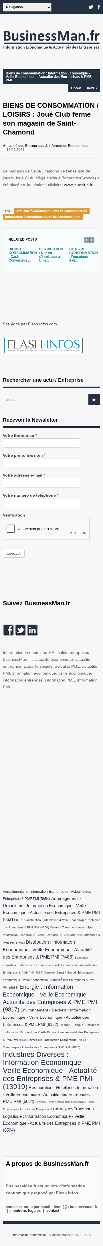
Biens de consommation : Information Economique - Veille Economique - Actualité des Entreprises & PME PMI (49, 76)
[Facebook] (99, 7)
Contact (52, 1210)
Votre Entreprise (20, 435)
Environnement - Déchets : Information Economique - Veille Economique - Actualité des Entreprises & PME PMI (47, 1017)
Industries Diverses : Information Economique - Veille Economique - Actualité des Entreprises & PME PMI (50, 1070)
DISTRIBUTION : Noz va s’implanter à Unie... (51, 254)
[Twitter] (91, 7)
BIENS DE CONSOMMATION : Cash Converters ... (23, 254)
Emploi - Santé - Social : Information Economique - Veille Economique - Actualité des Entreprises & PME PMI (49, 980)
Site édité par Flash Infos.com (30, 324)
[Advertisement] (46, 788)
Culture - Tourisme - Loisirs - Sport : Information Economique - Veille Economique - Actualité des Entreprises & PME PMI (51, 935)
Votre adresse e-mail (24, 475)
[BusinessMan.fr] (51, 50)
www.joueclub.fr (78, 185)
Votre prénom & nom (24, 455)
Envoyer (13, 553)
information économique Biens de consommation (42, 216)
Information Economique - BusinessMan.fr (41, 1235)
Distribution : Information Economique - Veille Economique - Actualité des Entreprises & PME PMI (47, 949)
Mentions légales (25, 1210)
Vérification (14, 515)
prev (76, 88)
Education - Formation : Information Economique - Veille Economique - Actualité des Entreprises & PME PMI (50, 965)
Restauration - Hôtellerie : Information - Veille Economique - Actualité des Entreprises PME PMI (50, 1094)
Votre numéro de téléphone (30, 495)
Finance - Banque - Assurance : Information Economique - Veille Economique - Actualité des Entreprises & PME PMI (51, 1032)
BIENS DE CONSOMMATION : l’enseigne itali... (83, 254)
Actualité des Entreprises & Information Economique (45, 146)
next (91, 88)
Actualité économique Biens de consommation (51, 211)
